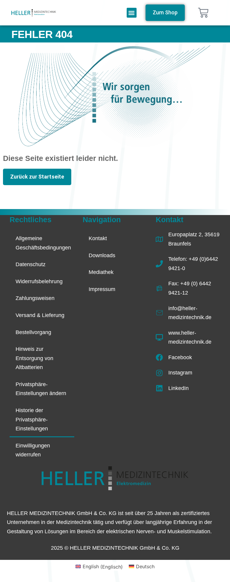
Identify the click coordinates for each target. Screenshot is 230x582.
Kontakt (98, 238)
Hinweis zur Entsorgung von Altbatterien (34, 358)
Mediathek (101, 272)
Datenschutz (31, 264)
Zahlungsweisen (35, 298)
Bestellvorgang (33, 332)
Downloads (102, 255)
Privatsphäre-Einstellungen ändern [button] (41, 389)
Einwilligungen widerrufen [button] (33, 450)
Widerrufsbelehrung (39, 281)
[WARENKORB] (203, 13)
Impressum (102, 289)
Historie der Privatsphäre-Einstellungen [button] (32, 419)
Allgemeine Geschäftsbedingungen (43, 243)
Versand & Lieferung (40, 315)
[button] (132, 13)
